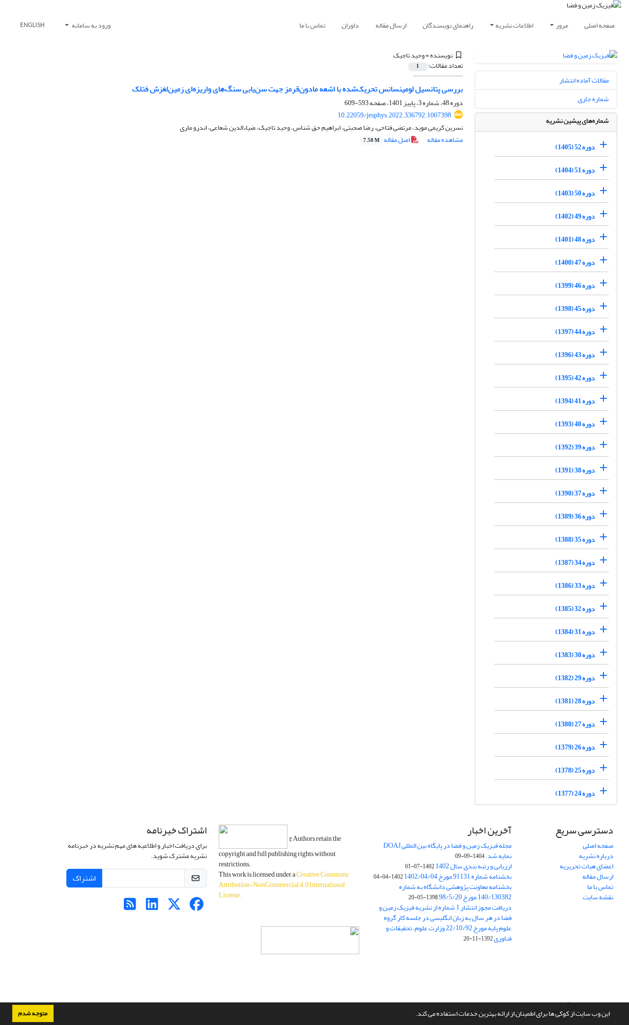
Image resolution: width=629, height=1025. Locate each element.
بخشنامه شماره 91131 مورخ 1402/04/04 (458, 876)
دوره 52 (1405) (575, 147)
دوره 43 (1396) (575, 354)
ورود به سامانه (91, 25)
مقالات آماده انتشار (584, 80)
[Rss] (130, 907)
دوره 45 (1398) (575, 308)
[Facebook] (196, 907)
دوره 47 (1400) (575, 262)
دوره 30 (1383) (575, 655)
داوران (350, 25)
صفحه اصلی (599, 25)
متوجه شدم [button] (33, 1013)
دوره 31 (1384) (575, 631)
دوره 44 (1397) (575, 331)
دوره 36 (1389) (575, 516)
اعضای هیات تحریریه (586, 866)
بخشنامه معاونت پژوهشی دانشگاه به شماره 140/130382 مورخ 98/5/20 (455, 892)
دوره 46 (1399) (575, 285)
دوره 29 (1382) (575, 678)
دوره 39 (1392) (575, 447)
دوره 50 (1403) (575, 193)
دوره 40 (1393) (575, 424)
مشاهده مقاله (445, 139)
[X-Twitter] (174, 907)
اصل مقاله (387, 139)
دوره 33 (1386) (575, 585)
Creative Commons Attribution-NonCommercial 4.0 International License (283, 885)
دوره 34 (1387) (575, 562)
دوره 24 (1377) (575, 793)
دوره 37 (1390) (575, 493)
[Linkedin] (152, 907)
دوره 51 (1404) (575, 170)
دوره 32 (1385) (575, 608)
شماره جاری (593, 99)
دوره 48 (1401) (575, 239)
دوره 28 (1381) (575, 701)
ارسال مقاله (390, 25)
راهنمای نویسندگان (448, 25)
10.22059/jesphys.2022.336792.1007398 (394, 115)
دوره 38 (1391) (575, 470)
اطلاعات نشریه (514, 25)
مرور (562, 25)
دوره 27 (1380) (575, 724)
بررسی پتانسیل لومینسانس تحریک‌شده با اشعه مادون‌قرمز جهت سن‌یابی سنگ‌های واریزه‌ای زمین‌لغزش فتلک (297, 89)
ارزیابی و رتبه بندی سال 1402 (473, 866)
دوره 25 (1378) (575, 770)
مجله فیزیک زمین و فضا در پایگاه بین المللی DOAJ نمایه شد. (447, 850)
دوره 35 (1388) (575, 539)
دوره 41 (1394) (575, 401)
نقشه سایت (598, 897)
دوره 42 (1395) (575, 378)
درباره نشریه (596, 855)
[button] (412, 1014)
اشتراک (84, 878)
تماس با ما (312, 25)
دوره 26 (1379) (575, 747)
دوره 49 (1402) (575, 216)
